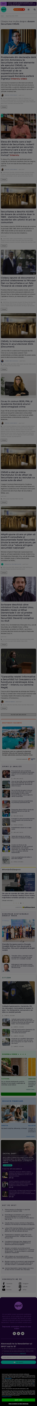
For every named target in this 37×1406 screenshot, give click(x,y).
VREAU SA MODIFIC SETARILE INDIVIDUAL (18, 1403)
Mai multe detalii (8, 1378)
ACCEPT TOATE (18, 1400)
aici (33, 1383)
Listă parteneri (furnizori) (6, 1396)
